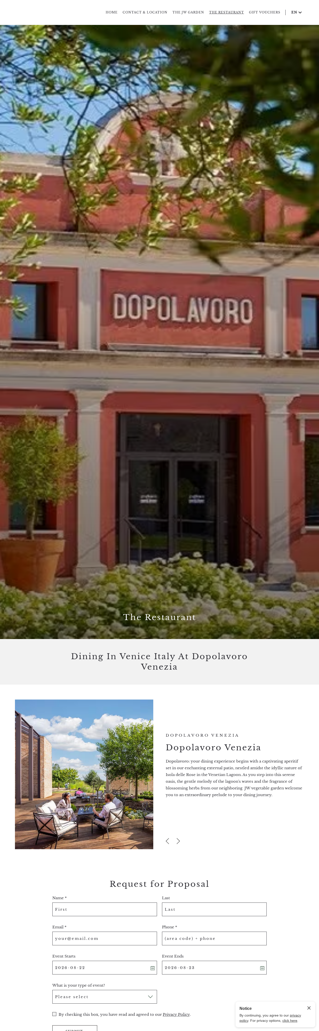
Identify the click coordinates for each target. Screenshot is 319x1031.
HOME (112, 12)
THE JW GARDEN (188, 12)
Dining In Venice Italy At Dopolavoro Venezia (159, 661)
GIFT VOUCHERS (264, 12)
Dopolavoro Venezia (213, 748)
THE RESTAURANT (226, 12)
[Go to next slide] (178, 841)
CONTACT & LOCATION (145, 12)
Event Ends (173, 956)
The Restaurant (159, 617)
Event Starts (64, 956)
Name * (59, 898)
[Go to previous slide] (167, 841)
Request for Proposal (159, 884)
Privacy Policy (176, 1014)
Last (166, 898)
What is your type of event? (78, 985)
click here (289, 1021)
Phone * (169, 927)
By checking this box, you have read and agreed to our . (125, 1014)
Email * (59, 927)
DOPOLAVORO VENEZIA (202, 735)
